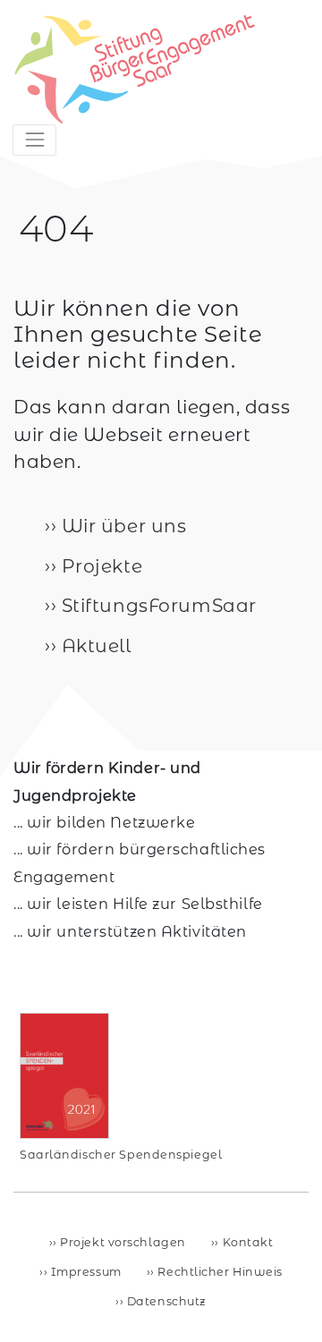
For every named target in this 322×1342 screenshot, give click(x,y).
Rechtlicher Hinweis (219, 1271)
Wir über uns (121, 525)
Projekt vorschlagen (121, 1242)
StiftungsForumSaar (156, 605)
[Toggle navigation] (34, 140)
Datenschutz (165, 1301)
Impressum (84, 1271)
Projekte (99, 566)
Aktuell (93, 645)
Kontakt (246, 1242)
